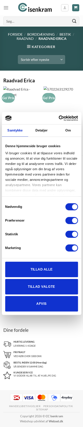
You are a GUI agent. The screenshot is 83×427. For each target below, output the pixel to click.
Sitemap (42, 409)
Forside (15, 34)
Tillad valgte (41, 286)
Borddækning (41, 34)
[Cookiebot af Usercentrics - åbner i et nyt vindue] (59, 118)
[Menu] (6, 7)
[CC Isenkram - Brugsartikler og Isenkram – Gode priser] (34, 8)
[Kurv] (75, 8)
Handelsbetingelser (25, 406)
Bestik (65, 34)
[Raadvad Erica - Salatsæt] (21, 104)
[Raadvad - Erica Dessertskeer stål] (62, 104)
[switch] (71, 220)
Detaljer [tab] (41, 130)
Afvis (41, 303)
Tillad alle (42, 269)
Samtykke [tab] (15, 130)
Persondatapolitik (58, 406)
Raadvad (25, 38)
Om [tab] (68, 130)
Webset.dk (56, 421)
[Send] (74, 21)
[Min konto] (64, 7)
